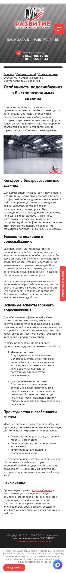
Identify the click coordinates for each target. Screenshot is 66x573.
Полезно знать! (26, 74)
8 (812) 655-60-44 (35, 59)
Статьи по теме (48, 74)
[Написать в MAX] (57, 564)
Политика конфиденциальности (33, 541)
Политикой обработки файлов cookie (33, 561)
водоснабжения (42, 490)
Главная (9, 74)
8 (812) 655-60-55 (35, 55)
